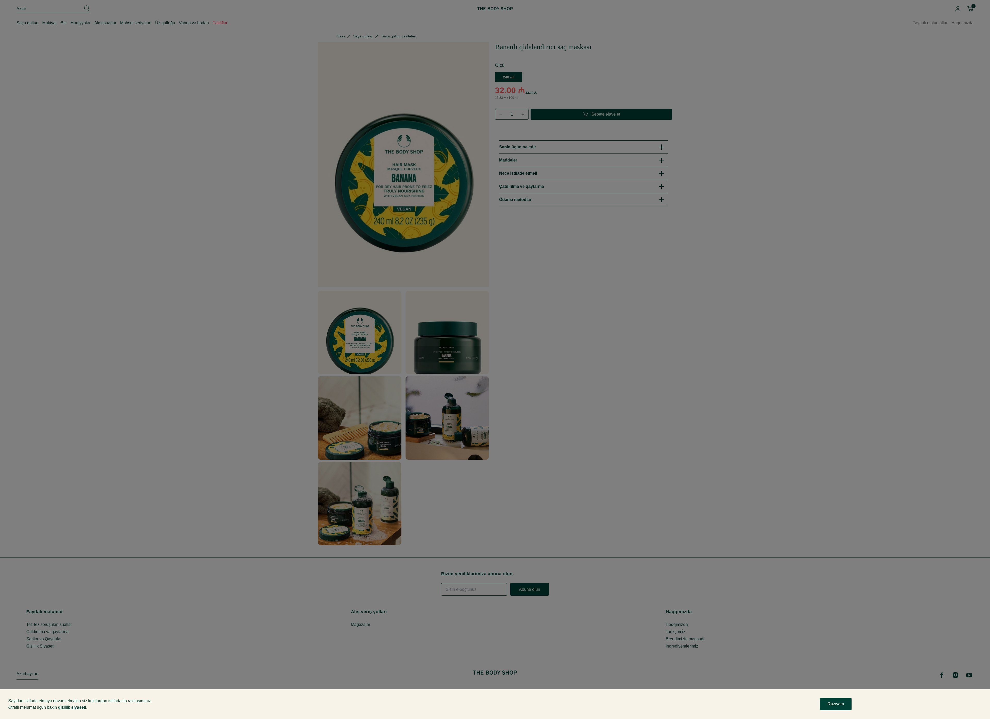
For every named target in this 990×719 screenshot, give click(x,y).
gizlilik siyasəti (72, 707)
